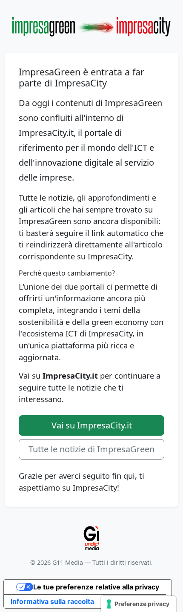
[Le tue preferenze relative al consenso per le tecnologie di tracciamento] (138, 604)
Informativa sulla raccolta (52, 601)
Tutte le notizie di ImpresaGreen (91, 449)
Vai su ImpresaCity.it (91, 425)
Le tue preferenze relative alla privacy (96, 587)
